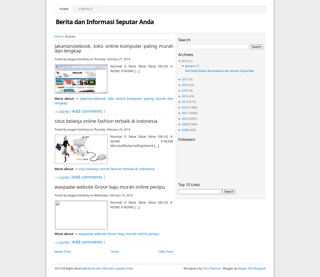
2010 (185, 119)
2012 (185, 107)
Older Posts (165, 252)
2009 (185, 124)
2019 (185, 61)
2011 (185, 113)
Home (64, 9)
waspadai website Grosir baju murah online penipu (110, 187)
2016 (185, 85)
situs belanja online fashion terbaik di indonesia (106, 121)
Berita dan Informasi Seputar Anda (105, 22)
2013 (185, 102)
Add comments (87, 111)
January (190, 66)
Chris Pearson (211, 268)
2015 (185, 91)
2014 (185, 96)
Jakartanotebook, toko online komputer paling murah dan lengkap (114, 48)
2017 (185, 79)
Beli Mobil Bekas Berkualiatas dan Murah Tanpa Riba (219, 71)
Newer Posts (63, 252)
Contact (85, 9)
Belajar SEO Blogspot (251, 268)
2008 (185, 130)
